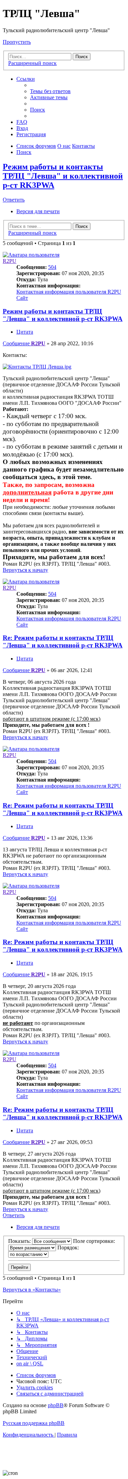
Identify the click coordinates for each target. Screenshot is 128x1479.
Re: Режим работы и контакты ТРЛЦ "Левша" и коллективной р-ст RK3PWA (63, 641)
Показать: (20, 1241)
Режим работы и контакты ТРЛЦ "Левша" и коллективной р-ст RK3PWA (63, 176)
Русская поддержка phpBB (34, 1423)
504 (52, 267)
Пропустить (17, 42)
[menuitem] (50, 91)
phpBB (55, 1405)
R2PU (9, 261)
